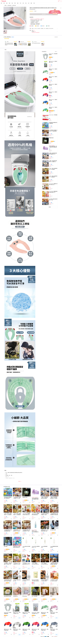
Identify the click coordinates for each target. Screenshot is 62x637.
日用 (20, 3)
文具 (28, 3)
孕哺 (34, 3)
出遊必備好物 (10, 5)
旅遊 (17, 3)
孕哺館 (5, 5)
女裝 (23, 3)
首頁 (4, 3)
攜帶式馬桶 (14, 5)
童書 (31, 3)
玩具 (12, 3)
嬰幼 (6, 3)
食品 (26, 3)
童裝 (9, 3)
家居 (15, 3)
